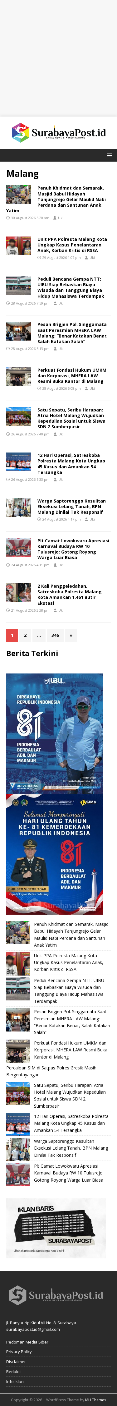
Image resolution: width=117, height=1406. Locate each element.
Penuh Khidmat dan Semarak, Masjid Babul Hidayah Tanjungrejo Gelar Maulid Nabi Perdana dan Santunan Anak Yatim (56, 199)
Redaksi (14, 1371)
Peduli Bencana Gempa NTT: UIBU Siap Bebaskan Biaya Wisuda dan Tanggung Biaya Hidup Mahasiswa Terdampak (70, 287)
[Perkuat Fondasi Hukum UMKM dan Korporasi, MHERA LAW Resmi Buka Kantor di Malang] (18, 1051)
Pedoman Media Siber (27, 1342)
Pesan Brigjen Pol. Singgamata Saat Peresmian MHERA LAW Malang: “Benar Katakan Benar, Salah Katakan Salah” (72, 332)
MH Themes (95, 1400)
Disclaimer (16, 1361)
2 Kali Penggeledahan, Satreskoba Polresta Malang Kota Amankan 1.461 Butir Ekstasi (69, 594)
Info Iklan (15, 1381)
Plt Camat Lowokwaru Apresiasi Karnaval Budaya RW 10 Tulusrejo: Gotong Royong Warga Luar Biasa (73, 549)
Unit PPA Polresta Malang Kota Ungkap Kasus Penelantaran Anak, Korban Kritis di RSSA (72, 244)
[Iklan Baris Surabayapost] (56, 1255)
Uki (60, 217)
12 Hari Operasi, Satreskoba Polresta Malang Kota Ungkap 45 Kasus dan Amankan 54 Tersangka (71, 463)
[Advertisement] (58, 58)
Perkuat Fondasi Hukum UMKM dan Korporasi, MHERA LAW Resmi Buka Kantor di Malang (71, 375)
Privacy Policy (19, 1351)
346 (55, 635)
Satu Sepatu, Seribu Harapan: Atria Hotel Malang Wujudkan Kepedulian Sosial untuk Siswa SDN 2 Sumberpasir (71, 418)
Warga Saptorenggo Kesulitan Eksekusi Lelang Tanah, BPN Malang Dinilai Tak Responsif (71, 506)
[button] (108, 154)
